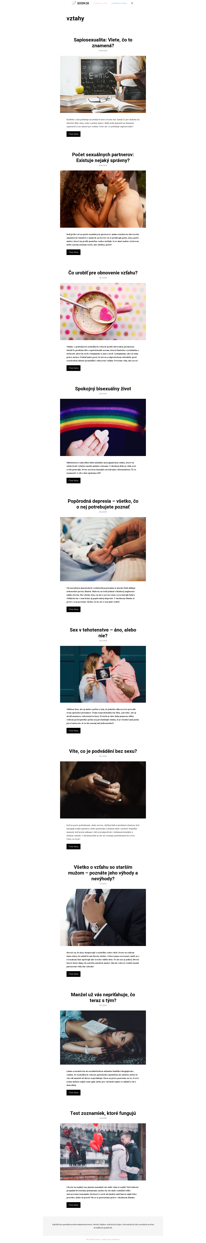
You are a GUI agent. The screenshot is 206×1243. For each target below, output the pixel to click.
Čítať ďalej (74, 135)
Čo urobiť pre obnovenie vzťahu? (103, 272)
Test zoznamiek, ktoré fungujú (103, 1113)
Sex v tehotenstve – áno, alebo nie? (103, 632)
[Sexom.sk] (81, 3)
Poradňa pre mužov (119, 3)
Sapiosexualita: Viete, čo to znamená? (103, 42)
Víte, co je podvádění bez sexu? (103, 751)
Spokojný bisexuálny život (103, 388)
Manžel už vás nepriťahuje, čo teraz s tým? (103, 997)
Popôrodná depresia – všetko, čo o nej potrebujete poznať (103, 504)
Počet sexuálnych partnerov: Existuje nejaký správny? (103, 157)
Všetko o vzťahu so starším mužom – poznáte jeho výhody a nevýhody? (103, 873)
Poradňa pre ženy (100, 3)
